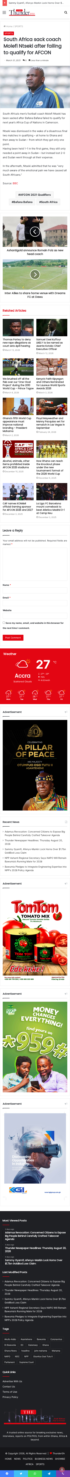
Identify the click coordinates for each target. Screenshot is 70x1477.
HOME (8, 1458)
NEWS (17, 1458)
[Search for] (65, 13)
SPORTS (18, 26)
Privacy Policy (10, 1397)
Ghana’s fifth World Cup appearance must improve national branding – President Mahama (17, 425)
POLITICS (27, 1458)
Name (7, 585)
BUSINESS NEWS (44, 1458)
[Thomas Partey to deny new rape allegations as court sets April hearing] (18, 327)
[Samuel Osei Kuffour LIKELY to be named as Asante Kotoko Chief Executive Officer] (51, 327)
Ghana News (10, 1350)
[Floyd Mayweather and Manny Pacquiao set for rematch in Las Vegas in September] (51, 406)
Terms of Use (10, 1391)
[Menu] (4, 13)
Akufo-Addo (10, 1339)
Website (7, 610)
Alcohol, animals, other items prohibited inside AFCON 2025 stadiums (16, 464)
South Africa (49, 202)
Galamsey (33, 1345)
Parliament (9, 1362)
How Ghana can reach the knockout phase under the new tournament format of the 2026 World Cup (49, 467)
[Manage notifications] (62, 1469)
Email (7, 597)
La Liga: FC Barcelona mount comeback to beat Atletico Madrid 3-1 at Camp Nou (50, 508)
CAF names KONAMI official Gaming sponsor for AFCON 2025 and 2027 (18, 507)
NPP (26, 1356)
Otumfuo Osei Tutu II (42, 1356)
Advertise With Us (12, 1381)
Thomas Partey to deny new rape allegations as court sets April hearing (17, 343)
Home (9, 26)
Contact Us (9, 1386)
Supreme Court (26, 1362)
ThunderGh (59, 1453)
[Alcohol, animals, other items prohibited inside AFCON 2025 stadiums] (18, 449)
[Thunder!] (22, 12)
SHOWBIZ (60, 1458)
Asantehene (26, 1339)
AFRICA (29, 1464)
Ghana (45, 1345)
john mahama (40, 1350)
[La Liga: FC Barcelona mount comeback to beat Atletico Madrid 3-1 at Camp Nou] (51, 491)
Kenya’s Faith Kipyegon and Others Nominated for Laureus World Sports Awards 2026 (50, 383)
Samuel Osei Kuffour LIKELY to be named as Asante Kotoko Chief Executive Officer (49, 344)
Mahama (56, 1350)
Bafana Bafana (22, 202)
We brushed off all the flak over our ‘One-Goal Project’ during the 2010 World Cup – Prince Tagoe (18, 383)
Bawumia (41, 1339)
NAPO (7, 1356)
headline (25, 1350)
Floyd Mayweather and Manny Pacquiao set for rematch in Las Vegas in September (50, 423)
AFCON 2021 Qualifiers (35, 194)
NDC (17, 1356)
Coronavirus (56, 1339)
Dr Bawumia (10, 1345)
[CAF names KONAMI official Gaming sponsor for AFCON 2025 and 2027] (18, 491)
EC (22, 1345)
